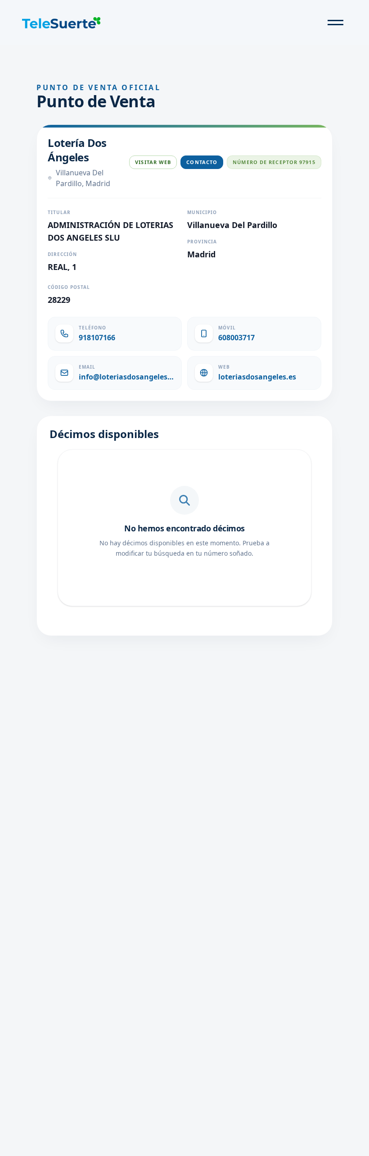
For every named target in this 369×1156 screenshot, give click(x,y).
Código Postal (69, 287)
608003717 (236, 338)
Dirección (62, 254)
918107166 (97, 338)
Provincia (202, 241)
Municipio (202, 212)
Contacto (201, 162)
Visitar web (153, 162)
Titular (59, 212)
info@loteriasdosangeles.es (126, 377)
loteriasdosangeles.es (257, 377)
